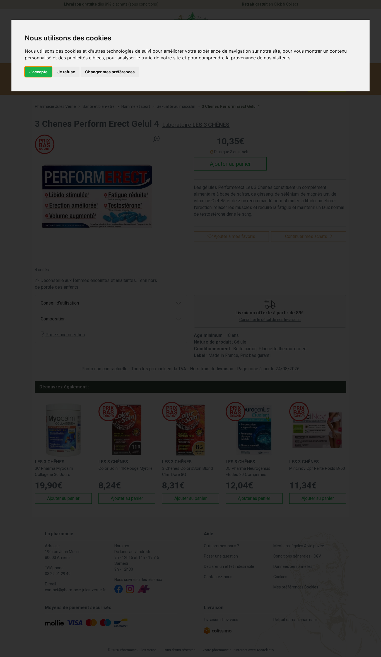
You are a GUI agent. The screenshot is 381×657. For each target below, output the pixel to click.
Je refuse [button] (66, 71)
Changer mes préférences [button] (110, 71)
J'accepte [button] (38, 71)
